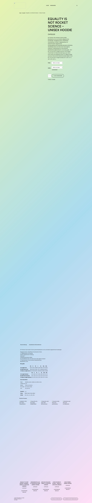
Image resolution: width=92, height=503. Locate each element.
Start (20, 12)
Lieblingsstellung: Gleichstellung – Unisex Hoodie (35, 483)
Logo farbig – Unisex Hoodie (68, 483)
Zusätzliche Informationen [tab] (35, 344)
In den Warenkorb (58, 75)
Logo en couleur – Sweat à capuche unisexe (46, 483)
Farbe (49, 62)
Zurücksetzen (54, 69)
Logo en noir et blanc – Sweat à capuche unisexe (56, 483)
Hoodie (23, 12)
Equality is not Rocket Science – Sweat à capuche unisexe (24, 484)
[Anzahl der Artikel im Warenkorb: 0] (77, 5)
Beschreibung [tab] (23, 344)
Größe (49, 68)
